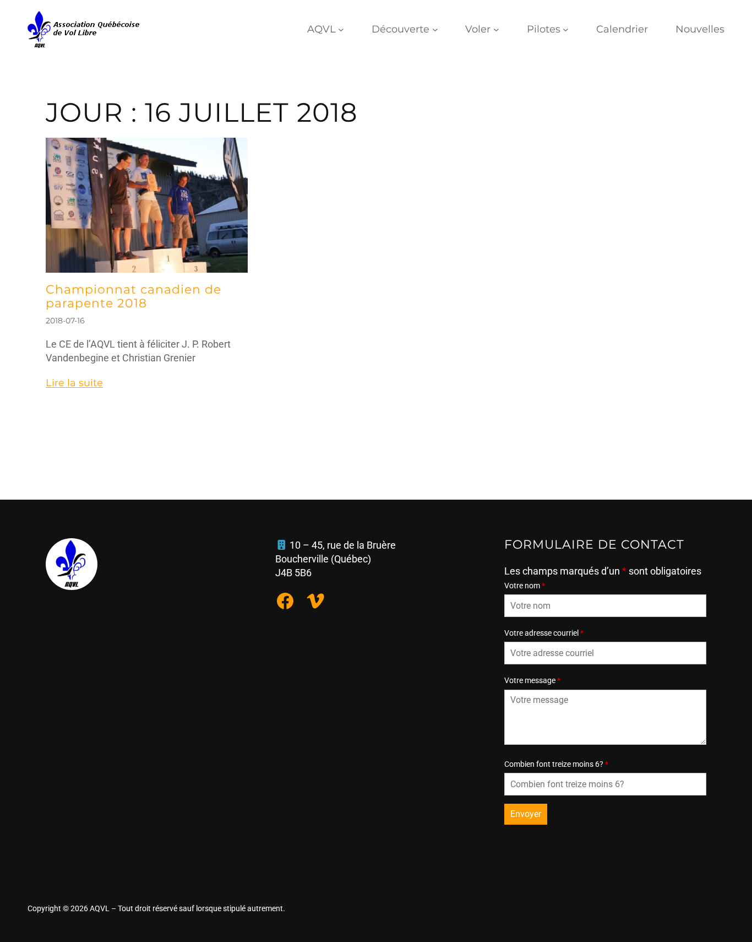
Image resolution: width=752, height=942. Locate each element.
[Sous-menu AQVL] (341, 29)
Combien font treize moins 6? (556, 764)
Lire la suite (74, 383)
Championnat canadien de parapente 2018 (133, 297)
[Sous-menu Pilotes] (566, 29)
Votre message (532, 680)
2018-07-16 (65, 321)
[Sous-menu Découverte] (435, 29)
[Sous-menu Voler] (496, 29)
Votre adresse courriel (544, 633)
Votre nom (524, 585)
